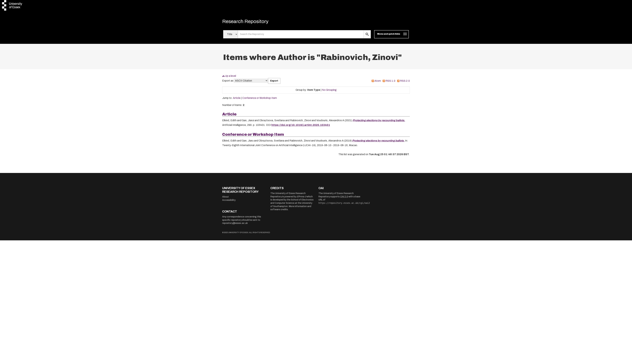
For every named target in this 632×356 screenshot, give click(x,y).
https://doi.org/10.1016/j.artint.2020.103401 (300, 125)
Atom (377, 80)
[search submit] (367, 34)
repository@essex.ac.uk (235, 223)
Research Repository (245, 21)
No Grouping (329, 89)
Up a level (230, 75)
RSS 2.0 (405, 80)
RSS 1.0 (390, 80)
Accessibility (229, 200)
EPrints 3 (301, 196)
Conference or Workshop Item (259, 98)
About (225, 197)
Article (236, 98)
